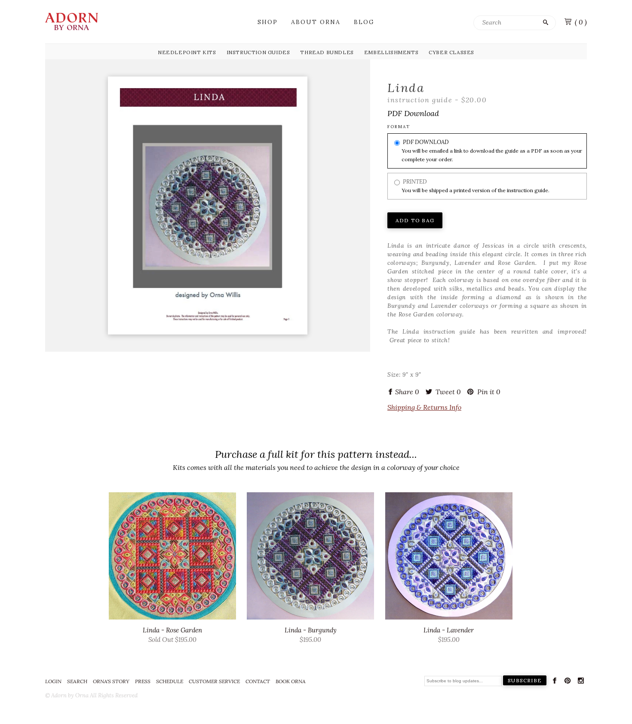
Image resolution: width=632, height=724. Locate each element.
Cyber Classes (451, 52)
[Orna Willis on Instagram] (581, 682)
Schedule (169, 681)
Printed (415, 181)
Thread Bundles (326, 52)
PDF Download (426, 142)
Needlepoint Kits (187, 52)
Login (53, 681)
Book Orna (291, 681)
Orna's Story (111, 681)
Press (142, 681)
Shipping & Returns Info (424, 407)
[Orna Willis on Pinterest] (567, 682)
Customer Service (214, 681)
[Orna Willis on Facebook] (554, 682)
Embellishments (391, 52)
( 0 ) (581, 22)
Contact (257, 681)
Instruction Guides (258, 52)
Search (77, 681)
